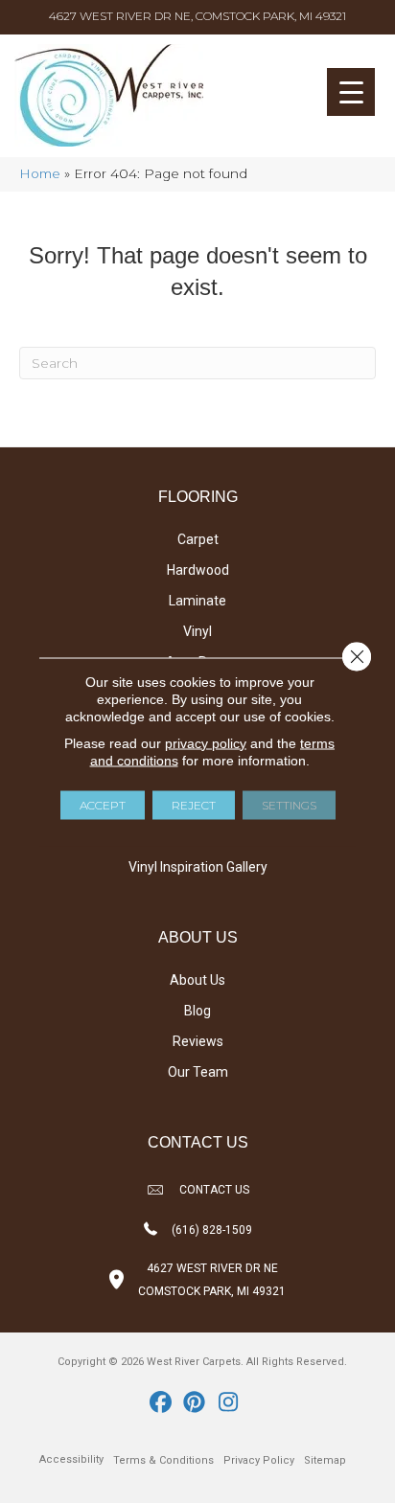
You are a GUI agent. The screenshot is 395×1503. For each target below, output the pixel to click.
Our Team (198, 1072)
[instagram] (229, 1403)
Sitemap (325, 1460)
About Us (197, 980)
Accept (103, 804)
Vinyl (197, 631)
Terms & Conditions (163, 1460)
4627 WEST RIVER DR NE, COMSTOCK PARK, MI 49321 (197, 16)
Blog (197, 1010)
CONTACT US (214, 1189)
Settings (289, 804)
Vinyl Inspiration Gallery (197, 867)
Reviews (198, 1041)
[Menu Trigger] (351, 92)
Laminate (197, 600)
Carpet (198, 539)
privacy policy (205, 742)
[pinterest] (195, 1403)
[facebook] (161, 1403)
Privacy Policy (258, 1460)
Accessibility (71, 1459)
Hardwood (198, 570)
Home (39, 173)
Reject (194, 804)
